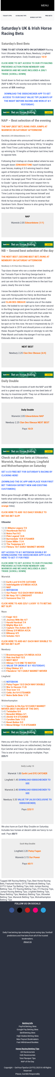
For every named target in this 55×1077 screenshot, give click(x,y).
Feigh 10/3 (11, 617)
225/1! (30, 809)
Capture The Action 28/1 (18, 627)
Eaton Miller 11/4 (15, 541)
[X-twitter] (19, 910)
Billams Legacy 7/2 (17, 528)
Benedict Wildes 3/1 (16, 714)
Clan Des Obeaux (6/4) (34, 353)
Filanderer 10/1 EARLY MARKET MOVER (26, 671)
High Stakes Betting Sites (27, 1036)
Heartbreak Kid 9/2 (16, 530)
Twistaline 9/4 (13, 711)
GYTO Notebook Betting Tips (36, 883)
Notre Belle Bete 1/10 (17, 695)
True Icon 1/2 (13, 689)
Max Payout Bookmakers (27, 1039)
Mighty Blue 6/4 (14, 625)
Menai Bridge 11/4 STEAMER (21, 725)
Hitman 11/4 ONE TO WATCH (21, 663)
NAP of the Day (27, 1061)
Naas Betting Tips (9, 894)
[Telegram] (43, 910)
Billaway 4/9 (12, 633)
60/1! (30, 863)
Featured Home (13, 883)
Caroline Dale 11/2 (15, 719)
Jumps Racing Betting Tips (13, 891)
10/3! (30, 428)
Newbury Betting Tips (29, 894)
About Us (28, 942)
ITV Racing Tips (45, 889)
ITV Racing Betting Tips (24, 889)
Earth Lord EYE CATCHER (34, 773)
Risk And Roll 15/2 (15, 657)
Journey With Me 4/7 (17, 619)
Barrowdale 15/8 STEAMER (20, 539)
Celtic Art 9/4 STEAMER (18, 692)
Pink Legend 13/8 (15, 536)
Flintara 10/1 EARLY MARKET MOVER (25, 547)
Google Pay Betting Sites (27, 1029)
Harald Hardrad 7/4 (16, 622)
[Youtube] (27, 910)
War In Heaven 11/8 (16, 687)
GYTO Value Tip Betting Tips (14, 886)
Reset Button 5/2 (14, 722)
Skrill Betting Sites (27, 1033)
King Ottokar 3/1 (14, 668)
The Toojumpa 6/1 (15, 544)
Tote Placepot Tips (27, 1058)
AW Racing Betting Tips (19, 881)
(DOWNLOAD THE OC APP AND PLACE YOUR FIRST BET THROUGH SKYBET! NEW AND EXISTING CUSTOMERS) (27, 485)
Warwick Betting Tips (23, 897)
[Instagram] (35, 910)
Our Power (34, 857)
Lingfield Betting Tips (38, 891)
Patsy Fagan (34, 851)
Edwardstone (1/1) (34, 222)
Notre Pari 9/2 (13, 533)
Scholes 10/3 (13, 636)
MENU (45, 5)
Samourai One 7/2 (15, 598)
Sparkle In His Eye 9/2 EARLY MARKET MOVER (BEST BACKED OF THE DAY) (23, 707)
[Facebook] (11, 910)
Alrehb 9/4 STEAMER (17, 716)
